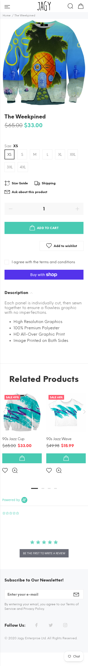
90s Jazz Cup (13, 439)
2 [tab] (43, 488)
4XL (23, 167)
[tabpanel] (22, 429)
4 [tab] (55, 488)
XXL (73, 154)
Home (7, 15)
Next (83, 412)
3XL (10, 167)
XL (60, 154)
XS (9, 154)
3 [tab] (49, 488)
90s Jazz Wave (59, 439)
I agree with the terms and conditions (43, 262)
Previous (4, 412)
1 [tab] (34, 488)
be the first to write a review (44, 553)
